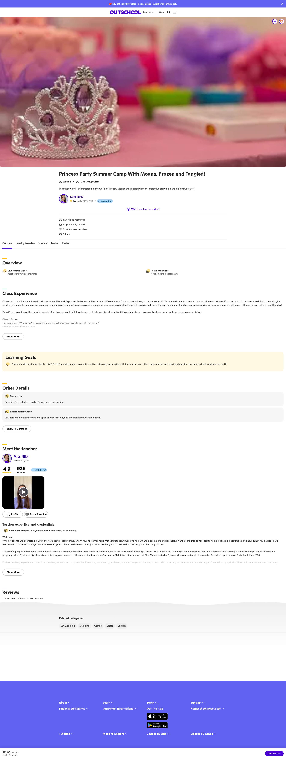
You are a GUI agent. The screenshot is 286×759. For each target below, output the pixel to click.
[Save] (281, 21)
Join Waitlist (274, 753)
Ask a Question (38, 514)
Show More (13, 336)
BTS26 (148, 3)
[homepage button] (125, 12)
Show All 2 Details (17, 428)
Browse (147, 12)
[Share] (274, 21)
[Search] (168, 12)
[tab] (7, 243)
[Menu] (174, 12)
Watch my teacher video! (145, 209)
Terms (168, 3)
